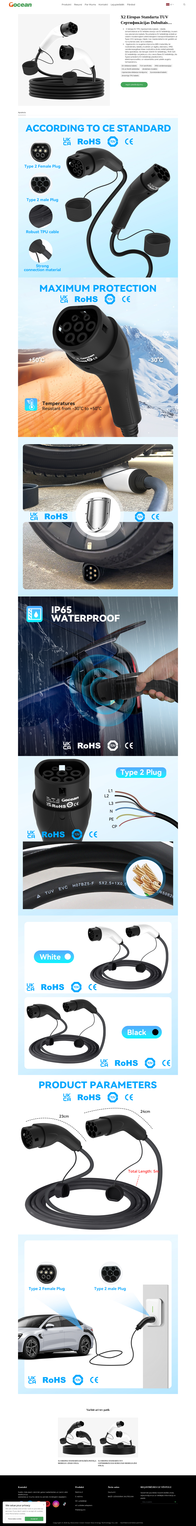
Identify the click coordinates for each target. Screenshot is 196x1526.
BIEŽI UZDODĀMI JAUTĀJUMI (121, 1496)
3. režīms (79, 1496)
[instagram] (56, 1504)
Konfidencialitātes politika (131, 1523)
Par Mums (90, 4)
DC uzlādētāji (81, 1501)
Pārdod (131, 4)
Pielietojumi (80, 1510)
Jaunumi (111, 1492)
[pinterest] (47, 1504)
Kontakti (103, 4)
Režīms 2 (79, 1492)
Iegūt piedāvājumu (134, 84)
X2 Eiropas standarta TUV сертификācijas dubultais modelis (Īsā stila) (117, 1463)
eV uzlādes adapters (83, 1505)
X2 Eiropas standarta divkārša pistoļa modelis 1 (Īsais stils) (77, 1462)
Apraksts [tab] (22, 112)
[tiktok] (64, 1504)
